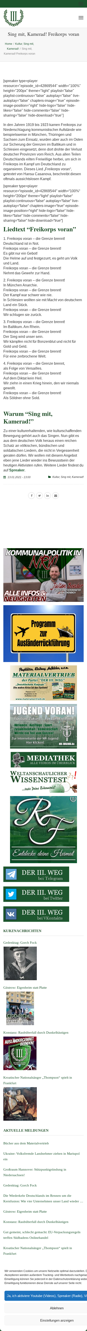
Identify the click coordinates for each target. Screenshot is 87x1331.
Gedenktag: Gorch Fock (20, 1185)
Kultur (55, 477)
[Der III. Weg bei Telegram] (43, 874)
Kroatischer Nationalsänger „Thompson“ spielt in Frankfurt (37, 1250)
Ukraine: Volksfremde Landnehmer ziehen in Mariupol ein (41, 1156)
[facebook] (31, 495)
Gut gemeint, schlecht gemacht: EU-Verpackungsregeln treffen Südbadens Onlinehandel (42, 1234)
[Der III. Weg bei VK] (43, 914)
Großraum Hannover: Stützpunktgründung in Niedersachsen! (34, 1172)
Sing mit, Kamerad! (72, 477)
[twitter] (39, 495)
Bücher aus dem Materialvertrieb (26, 1143)
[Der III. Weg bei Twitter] (43, 894)
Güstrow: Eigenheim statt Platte (25, 1211)
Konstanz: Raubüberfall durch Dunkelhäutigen (35, 1222)
